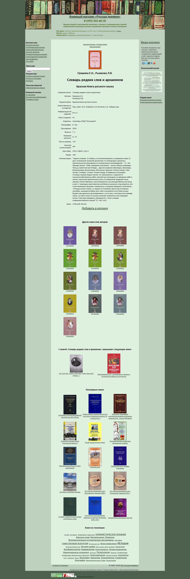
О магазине (30, 95)
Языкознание (95, 47)
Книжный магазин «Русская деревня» (95, 16)
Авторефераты (32, 59)
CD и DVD (29, 62)
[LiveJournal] (151, 63)
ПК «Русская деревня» (130, 566)
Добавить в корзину (95, 208)
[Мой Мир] (148, 63)
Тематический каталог (35, 50)
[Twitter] (146, 63)
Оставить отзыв (32, 100)
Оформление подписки (35, 88)
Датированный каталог (35, 48)
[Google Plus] (154, 63)
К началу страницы (60, 566)
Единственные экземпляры (151, 102)
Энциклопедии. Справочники (95, 45)
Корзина (29, 81)
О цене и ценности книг (35, 76)
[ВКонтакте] (143, 63)
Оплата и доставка (33, 79)
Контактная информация (36, 97)
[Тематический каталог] (152, 92)
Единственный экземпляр (36, 57)
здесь (119, 31)
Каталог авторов (32, 52)
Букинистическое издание (36, 55)
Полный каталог (32, 45)
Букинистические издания (150, 100)
